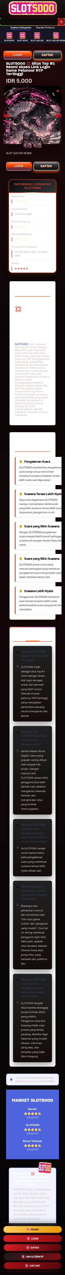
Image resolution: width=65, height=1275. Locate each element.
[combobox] (29, 21)
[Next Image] (59, 115)
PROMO (35, 1229)
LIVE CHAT (34, 1265)
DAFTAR (47, 54)
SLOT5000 (21, 344)
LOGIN (17, 54)
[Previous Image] (6, 115)
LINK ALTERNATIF (35, 1256)
